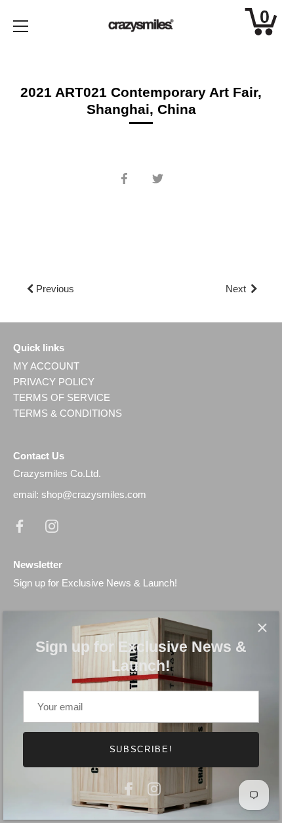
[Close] (262, 627)
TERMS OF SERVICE (61, 397)
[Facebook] (128, 787)
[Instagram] (154, 787)
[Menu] (21, 26)
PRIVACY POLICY (53, 381)
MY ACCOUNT (46, 366)
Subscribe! (141, 749)
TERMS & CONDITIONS (67, 413)
